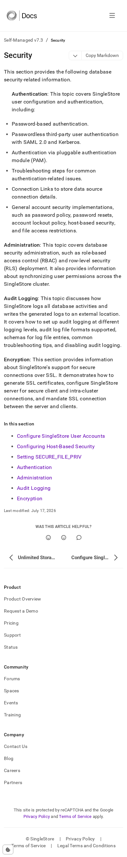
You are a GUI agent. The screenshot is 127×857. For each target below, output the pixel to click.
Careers (12, 770)
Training (12, 714)
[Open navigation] (112, 15)
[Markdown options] (75, 55)
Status (11, 647)
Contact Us (15, 746)
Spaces (11, 690)
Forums (12, 678)
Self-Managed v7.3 (23, 40)
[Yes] (48, 537)
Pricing (11, 623)
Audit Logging (33, 488)
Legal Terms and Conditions (86, 845)
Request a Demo (21, 611)
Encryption (29, 498)
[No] (63, 537)
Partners (13, 782)
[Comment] (79, 537)
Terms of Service (75, 816)
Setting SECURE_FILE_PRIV (49, 457)
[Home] (22, 15)
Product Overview (22, 598)
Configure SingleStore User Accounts (61, 436)
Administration (34, 478)
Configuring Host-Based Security (56, 446)
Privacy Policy (36, 816)
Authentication (34, 467)
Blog (8, 758)
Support (12, 635)
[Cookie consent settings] (8, 849)
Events (11, 702)
